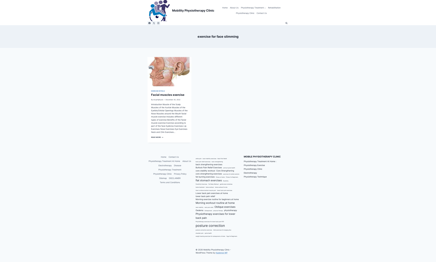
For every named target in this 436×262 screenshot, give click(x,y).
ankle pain (199, 158)
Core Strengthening (225, 171)
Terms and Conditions (170, 182)
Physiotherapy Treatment (169, 170)
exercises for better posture (231, 174)
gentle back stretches (226, 184)
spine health (208, 233)
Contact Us (262, 13)
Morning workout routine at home (215, 202)
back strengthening (217, 161)
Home (225, 8)
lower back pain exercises (224, 190)
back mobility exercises (209, 158)
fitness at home (220, 177)
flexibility (225, 181)
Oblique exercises (224, 206)
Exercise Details (158, 91)
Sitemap (163, 178)
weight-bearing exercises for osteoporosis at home (210, 236)
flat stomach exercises (209, 180)
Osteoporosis (208, 210)
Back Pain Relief (222, 158)
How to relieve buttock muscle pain (206, 190)
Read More (157, 137)
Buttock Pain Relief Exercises (209, 167)
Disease (177, 165)
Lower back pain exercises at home (212, 193)
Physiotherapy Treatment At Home (164, 161)
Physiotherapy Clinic (245, 13)
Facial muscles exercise (167, 94)
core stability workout (205, 171)
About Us (234, 8)
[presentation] (169, 71)
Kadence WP (222, 253)
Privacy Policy (180, 174)
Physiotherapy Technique (255, 177)
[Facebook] (149, 23)
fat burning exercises (205, 177)
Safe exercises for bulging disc (222, 230)
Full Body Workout (213, 184)
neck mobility (199, 207)
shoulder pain (199, 233)
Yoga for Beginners (231, 236)
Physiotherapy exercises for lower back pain (215, 215)
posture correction (210, 226)
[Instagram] (158, 23)
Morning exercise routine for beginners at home (217, 199)
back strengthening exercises (209, 164)
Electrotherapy (165, 165)
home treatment (200, 187)
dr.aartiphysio (158, 100)
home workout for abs (221, 187)
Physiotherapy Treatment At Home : (260, 161)
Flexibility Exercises (201, 184)
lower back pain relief (205, 196)
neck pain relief (208, 207)
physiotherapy (230, 210)
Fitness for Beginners (232, 177)
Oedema (199, 210)
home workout (210, 187)
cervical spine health (229, 168)
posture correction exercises (204, 230)
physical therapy (218, 210)
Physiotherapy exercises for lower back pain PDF (210, 221)
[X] (154, 23)
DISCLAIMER (175, 178)
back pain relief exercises (203, 161)
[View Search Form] (286, 23)
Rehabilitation (274, 8)
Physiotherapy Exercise (254, 165)
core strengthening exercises (209, 174)
